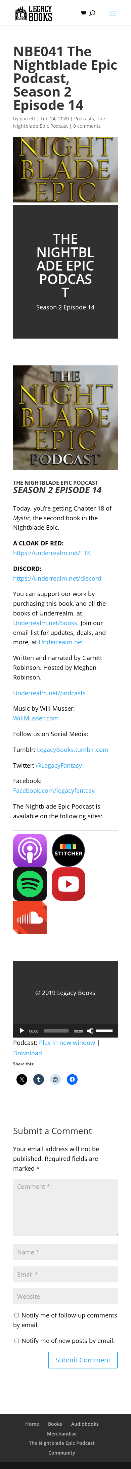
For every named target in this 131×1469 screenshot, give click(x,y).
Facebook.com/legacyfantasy (54, 790)
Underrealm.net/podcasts (49, 693)
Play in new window (67, 1043)
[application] (65, 1031)
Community (61, 1453)
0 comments (87, 126)
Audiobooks (85, 1424)
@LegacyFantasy (59, 765)
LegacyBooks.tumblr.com (72, 750)
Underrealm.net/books (45, 623)
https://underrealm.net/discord (57, 578)
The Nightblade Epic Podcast (62, 1443)
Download (27, 1053)
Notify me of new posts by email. (68, 1341)
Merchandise (62, 1433)
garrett (27, 118)
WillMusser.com (36, 718)
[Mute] (90, 1030)
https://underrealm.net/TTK (52, 553)
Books (55, 1424)
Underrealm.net (61, 642)
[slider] (105, 1030)
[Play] (21, 1030)
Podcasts (84, 118)
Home (32, 1424)
